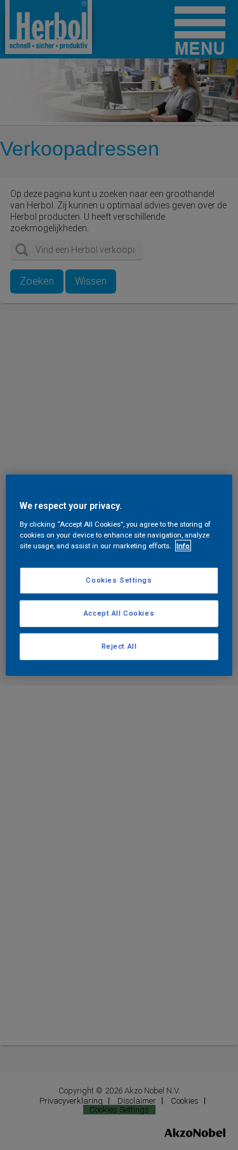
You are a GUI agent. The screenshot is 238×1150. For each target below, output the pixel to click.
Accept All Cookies (119, 612)
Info (183, 545)
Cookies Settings (119, 580)
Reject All (119, 645)
